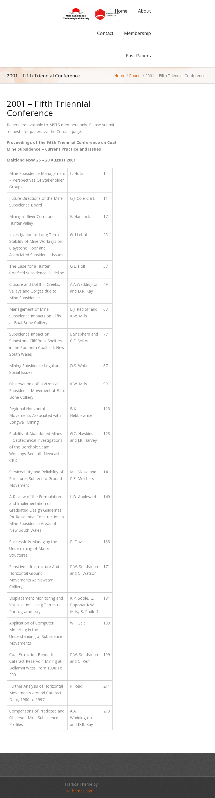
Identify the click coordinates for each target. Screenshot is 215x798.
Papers (135, 75)
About (144, 11)
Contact (105, 33)
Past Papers (138, 56)
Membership (137, 33)
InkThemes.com (79, 791)
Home (121, 11)
